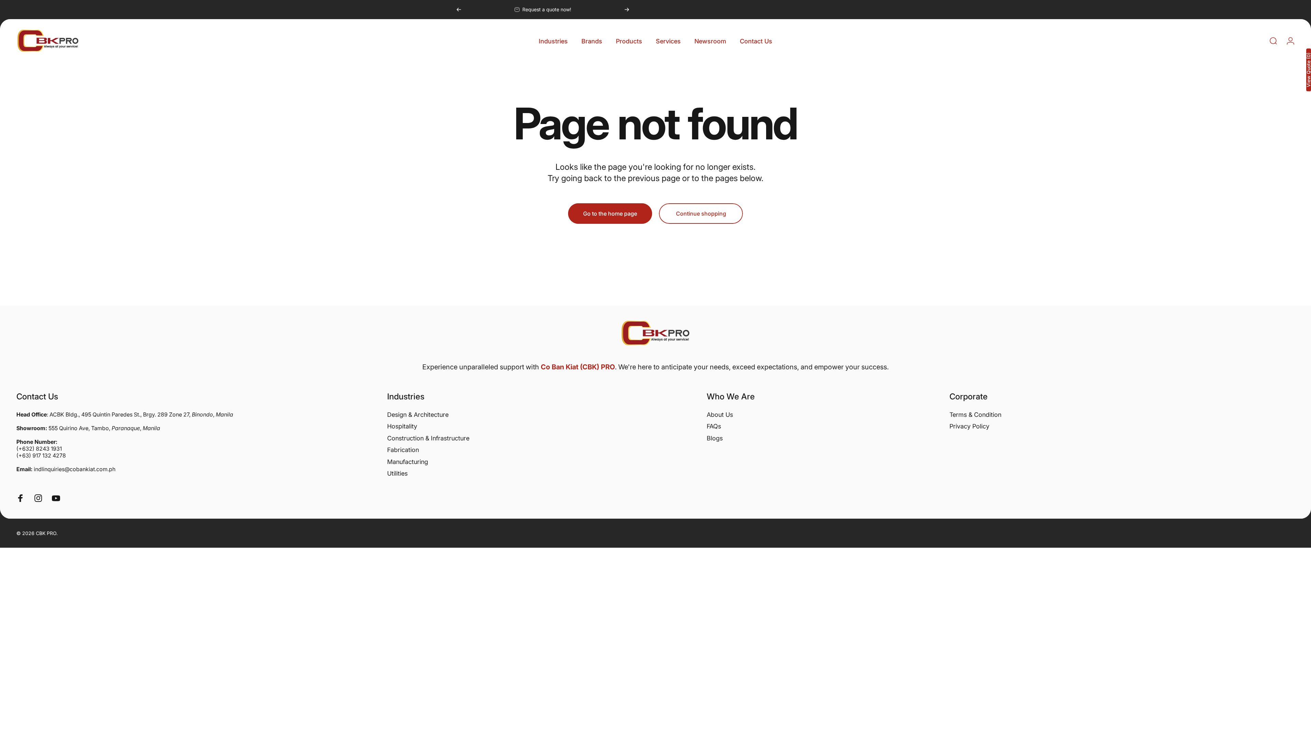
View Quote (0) (1308, 70)
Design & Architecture (418, 414)
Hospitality (402, 426)
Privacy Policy (969, 426)
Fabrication (403, 449)
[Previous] (458, 9)
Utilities (397, 473)
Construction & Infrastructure (428, 438)
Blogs (715, 438)
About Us (720, 414)
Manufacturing (407, 461)
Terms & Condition (975, 414)
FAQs (714, 426)
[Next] (626, 9)
